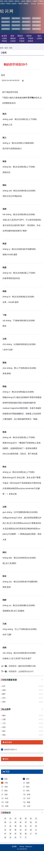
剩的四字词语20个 (10, 749)
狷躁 (27, 783)
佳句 (4, 698)
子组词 (20, 3)
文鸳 (4, 719)
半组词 (8, 3)
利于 (4, 686)
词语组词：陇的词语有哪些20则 (22, 666)
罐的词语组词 (36, 25)
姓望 (28, 794)
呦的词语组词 (36, 28)
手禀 (6, 783)
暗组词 (11, 1)
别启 (4, 727)
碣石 (27, 787)
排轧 (27, 790)
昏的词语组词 (5, 21)
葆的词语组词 (15, 28)
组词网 (7, 11)
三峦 (4, 723)
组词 (5, 1)
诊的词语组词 (5, 28)
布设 (6, 787)
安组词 (25, 3)
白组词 (14, 3)
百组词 (17, 1)
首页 (1, 48)
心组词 (2, 3)
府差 (5, 779)
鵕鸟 (4, 715)
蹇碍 (27, 779)
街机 (6, 794)
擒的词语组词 (15, 18)
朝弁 (4, 731)
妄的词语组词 (15, 21)
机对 (6, 798)
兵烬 (28, 806)
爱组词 (28, 1)
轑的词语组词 (36, 18)
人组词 (23, 1)
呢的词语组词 (15, 25)
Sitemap (33, 3)
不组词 (40, 1)
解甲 (4, 694)
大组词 (34, 1)
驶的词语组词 (26, 18)
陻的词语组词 (5, 25)
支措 (6, 802)
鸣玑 (4, 735)
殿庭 (28, 802)
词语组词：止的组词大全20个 (21, 671)
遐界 (6, 806)
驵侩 (6, 790)
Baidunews (40, 3)
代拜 (28, 798)
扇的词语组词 (26, 21)
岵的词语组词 (26, 25)
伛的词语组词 (5, 18)
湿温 (4, 690)
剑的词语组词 (36, 21)
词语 (1, 1)
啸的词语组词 (26, 28)
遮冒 (4, 702)
